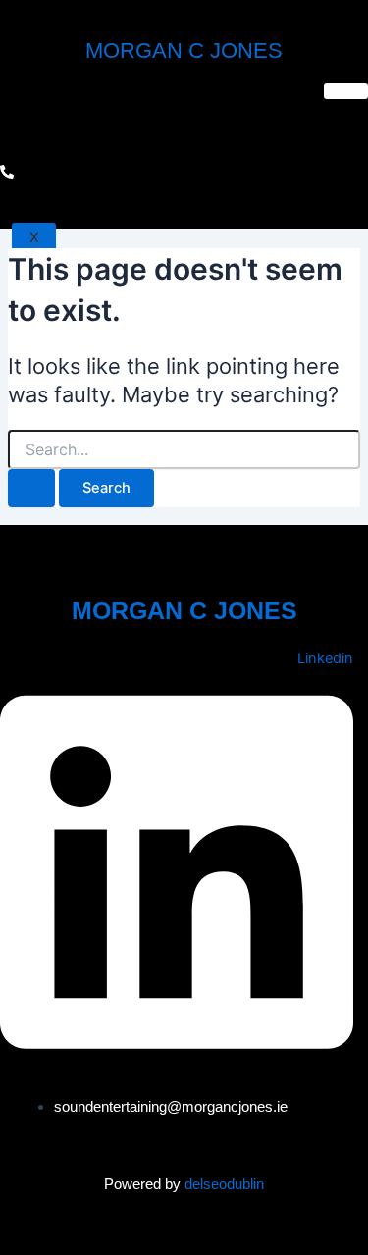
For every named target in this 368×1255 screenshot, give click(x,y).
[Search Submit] (31, 488)
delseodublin (224, 1184)
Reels (39, 118)
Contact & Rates (83, 165)
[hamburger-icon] (346, 91)
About (40, 189)
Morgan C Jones (184, 50)
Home (37, 94)
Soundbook (63, 141)
